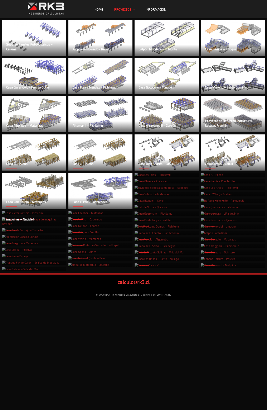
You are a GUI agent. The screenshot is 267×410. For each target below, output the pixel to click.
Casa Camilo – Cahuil (219, 164)
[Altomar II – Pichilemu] (100, 114)
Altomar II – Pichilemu (88, 125)
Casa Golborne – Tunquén (156, 87)
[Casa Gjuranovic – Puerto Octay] (34, 76)
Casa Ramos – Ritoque (220, 49)
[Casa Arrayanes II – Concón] (167, 114)
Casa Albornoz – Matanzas (24, 125)
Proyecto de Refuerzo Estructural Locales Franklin (228, 123)
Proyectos (122, 9)
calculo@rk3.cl (134, 282)
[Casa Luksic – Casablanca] (100, 191)
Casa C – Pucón (83, 164)
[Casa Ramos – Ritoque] (233, 38)
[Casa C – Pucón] (100, 152)
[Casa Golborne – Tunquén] (167, 76)
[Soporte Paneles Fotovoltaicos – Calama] (34, 38)
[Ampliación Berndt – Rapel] (100, 38)
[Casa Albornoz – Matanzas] (34, 114)
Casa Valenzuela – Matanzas (26, 202)
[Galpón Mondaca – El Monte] (167, 38)
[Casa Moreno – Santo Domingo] (233, 76)
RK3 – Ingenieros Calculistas (122, 294)
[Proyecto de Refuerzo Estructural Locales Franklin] (233, 114)
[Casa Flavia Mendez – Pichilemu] (100, 76)
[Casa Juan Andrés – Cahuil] (167, 152)
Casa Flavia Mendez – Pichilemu (94, 87)
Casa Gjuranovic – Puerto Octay (28, 87)
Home (98, 9)
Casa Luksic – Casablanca (90, 202)
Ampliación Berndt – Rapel (91, 49)
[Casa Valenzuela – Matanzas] (34, 191)
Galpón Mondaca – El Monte (158, 49)
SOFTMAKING (164, 294)
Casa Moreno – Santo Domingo (226, 87)
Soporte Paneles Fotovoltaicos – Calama (29, 46)
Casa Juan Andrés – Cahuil (156, 164)
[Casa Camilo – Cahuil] (233, 152)
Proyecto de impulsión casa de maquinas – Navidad (27, 217)
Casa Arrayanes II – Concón (157, 125)
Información (156, 9)
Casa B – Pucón (17, 164)
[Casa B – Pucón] (34, 152)
